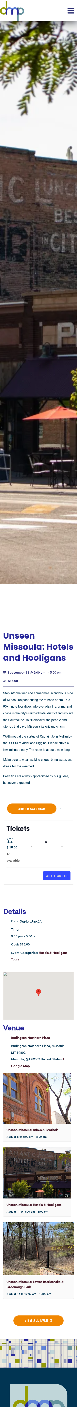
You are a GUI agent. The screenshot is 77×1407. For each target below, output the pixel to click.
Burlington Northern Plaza (30, 1038)
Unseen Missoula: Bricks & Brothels (32, 1130)
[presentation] (37, 1098)
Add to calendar (31, 808)
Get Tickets (57, 876)
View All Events (38, 1320)
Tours (15, 959)
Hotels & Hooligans (53, 953)
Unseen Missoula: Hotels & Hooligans (34, 1205)
